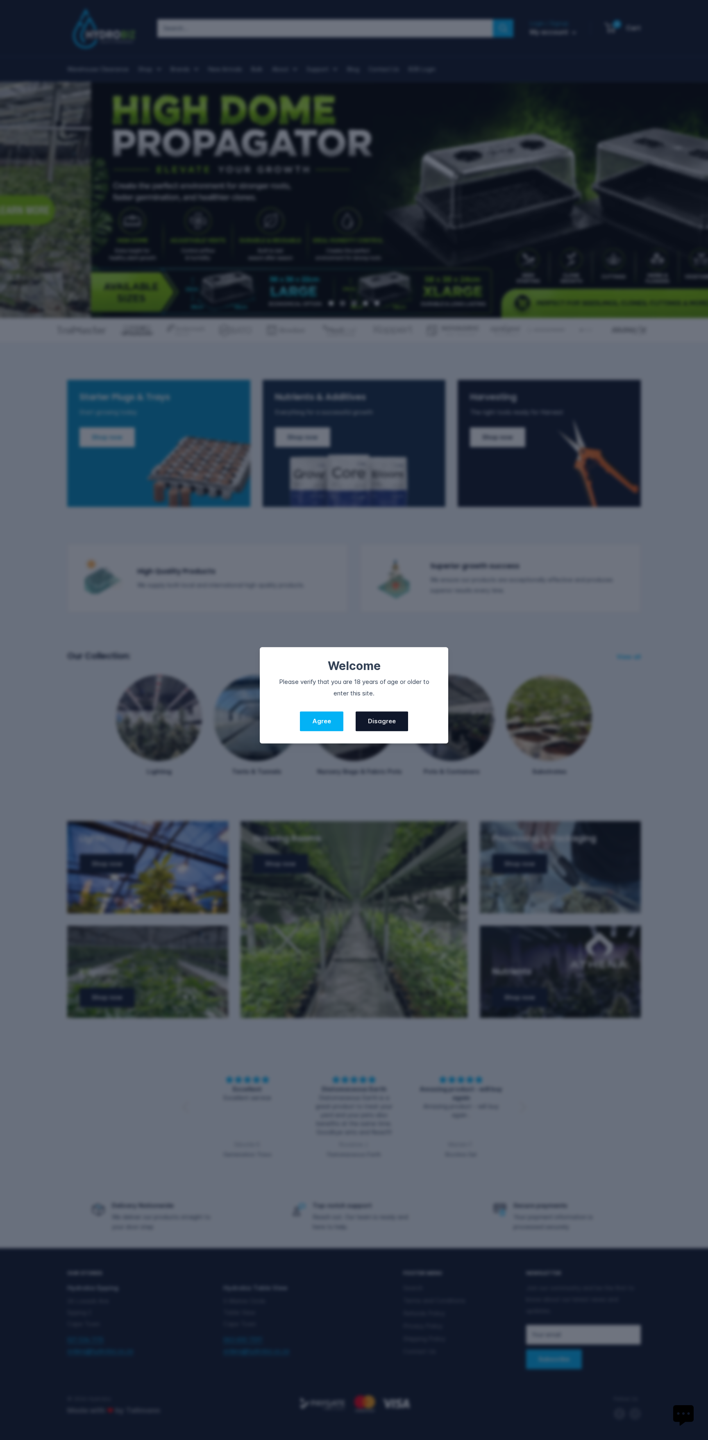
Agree (321, 721)
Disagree (382, 721)
